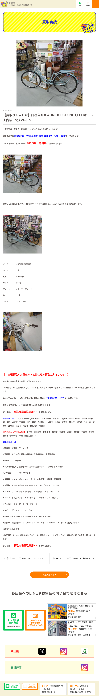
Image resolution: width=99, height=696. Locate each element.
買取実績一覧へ (49, 575)
